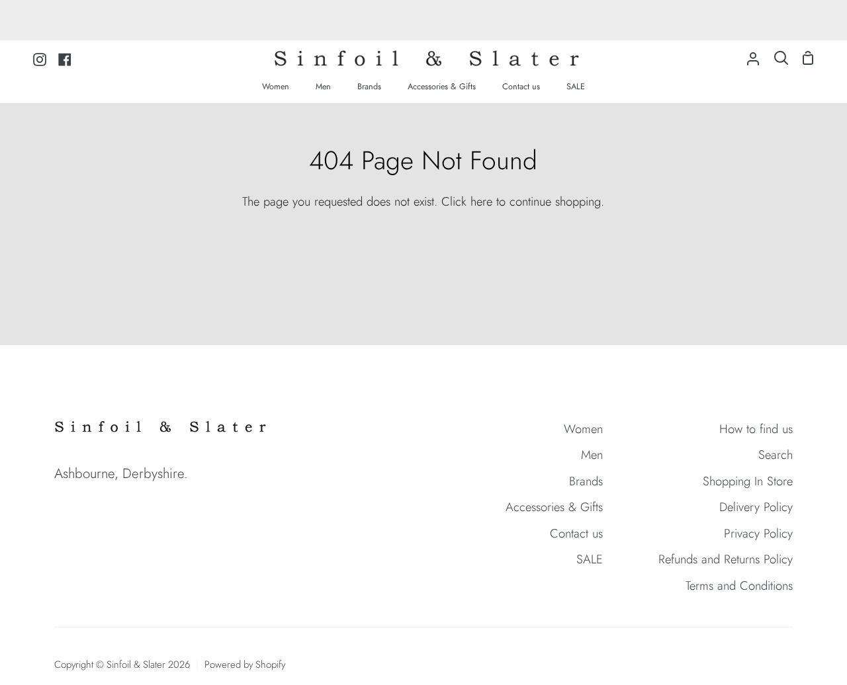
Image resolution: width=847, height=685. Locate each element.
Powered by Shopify (244, 664)
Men (592, 454)
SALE (589, 559)
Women (583, 429)
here (481, 201)
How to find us (756, 429)
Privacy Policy (758, 533)
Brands (586, 481)
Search (775, 454)
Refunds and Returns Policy (725, 559)
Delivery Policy (756, 507)
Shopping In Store (748, 481)
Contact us (576, 533)
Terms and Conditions (739, 585)
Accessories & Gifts (554, 507)
